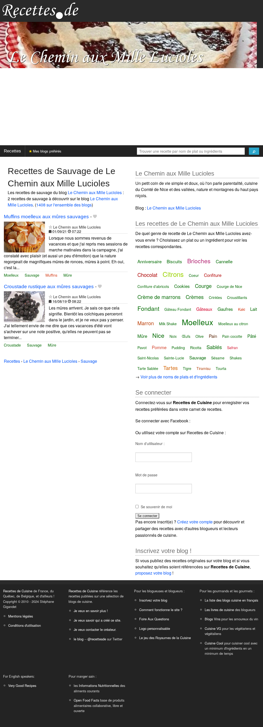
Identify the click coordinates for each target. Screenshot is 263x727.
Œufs (186, 336)
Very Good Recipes (22, 685)
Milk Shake (168, 323)
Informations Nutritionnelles (99, 685)
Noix (173, 336)
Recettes (12, 151)
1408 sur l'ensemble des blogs (64, 205)
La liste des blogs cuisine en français (231, 600)
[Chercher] (254, 151)
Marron (145, 323)
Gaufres (225, 309)
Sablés (214, 347)
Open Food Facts (86, 700)
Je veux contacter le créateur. (95, 629)
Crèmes (195, 297)
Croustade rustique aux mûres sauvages (49, 286)
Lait (253, 309)
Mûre (67, 275)
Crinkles (215, 297)
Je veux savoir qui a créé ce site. (97, 620)
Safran (232, 347)
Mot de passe (146, 474)
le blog (78, 639)
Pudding (178, 347)
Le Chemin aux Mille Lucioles (95, 192)
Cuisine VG (213, 628)
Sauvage (32, 275)
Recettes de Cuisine (17, 590)
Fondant (148, 308)
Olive (199, 336)
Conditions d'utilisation (24, 625)
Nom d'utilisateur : (150, 443)
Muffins (51, 275)
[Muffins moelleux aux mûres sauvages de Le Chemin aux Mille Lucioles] (24, 236)
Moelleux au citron (233, 323)
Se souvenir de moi (156, 506)
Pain (213, 336)
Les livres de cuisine (219, 609)
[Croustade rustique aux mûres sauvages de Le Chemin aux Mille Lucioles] (24, 306)
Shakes (236, 357)
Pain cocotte (232, 336)
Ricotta (195, 347)
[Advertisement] (131, 107)
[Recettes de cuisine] (40, 10)
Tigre (187, 368)
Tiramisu (203, 368)
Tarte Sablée (147, 368)
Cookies (182, 286)
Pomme (159, 347)
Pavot (142, 347)
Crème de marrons (159, 297)
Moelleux (11, 275)
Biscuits (174, 261)
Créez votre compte (195, 522)
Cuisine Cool (214, 643)
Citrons (173, 274)
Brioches (199, 261)
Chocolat (147, 274)
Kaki (241, 309)
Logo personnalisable (154, 628)
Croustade (12, 345)
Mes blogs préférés (46, 151)
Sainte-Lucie (174, 357)
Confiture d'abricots (153, 286)
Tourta (221, 368)
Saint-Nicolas (148, 357)
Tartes (170, 367)
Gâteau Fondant (177, 309)
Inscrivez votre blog (153, 600)
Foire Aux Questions (154, 618)
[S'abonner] (50, 227)
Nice (158, 335)
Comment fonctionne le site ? (160, 609)
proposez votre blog (153, 573)
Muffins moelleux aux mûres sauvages (46, 216)
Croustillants (237, 297)
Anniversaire (149, 261)
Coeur (194, 275)
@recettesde (97, 639)
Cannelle (224, 261)
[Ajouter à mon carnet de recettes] (95, 216)
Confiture (212, 275)
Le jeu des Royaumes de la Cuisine (165, 637)
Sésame (217, 357)
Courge (203, 285)
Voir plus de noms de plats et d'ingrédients (178, 377)
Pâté (251, 336)
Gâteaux (204, 309)
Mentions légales (20, 616)
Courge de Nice (229, 286)
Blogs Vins (212, 618)
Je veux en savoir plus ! (91, 610)
